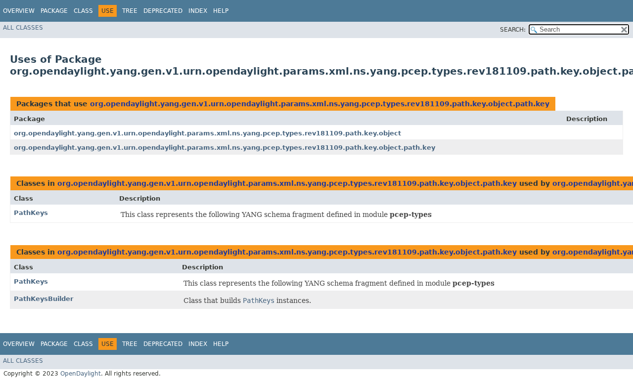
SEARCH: (513, 29)
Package (54, 10)
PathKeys (31, 212)
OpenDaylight (80, 373)
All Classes (23, 27)
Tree (129, 10)
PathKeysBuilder (43, 298)
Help (220, 10)
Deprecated (162, 10)
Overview (19, 10)
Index (197, 10)
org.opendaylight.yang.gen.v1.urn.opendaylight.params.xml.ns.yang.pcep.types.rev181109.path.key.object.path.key (319, 104)
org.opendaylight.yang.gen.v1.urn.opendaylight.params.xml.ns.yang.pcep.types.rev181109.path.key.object (207, 133)
